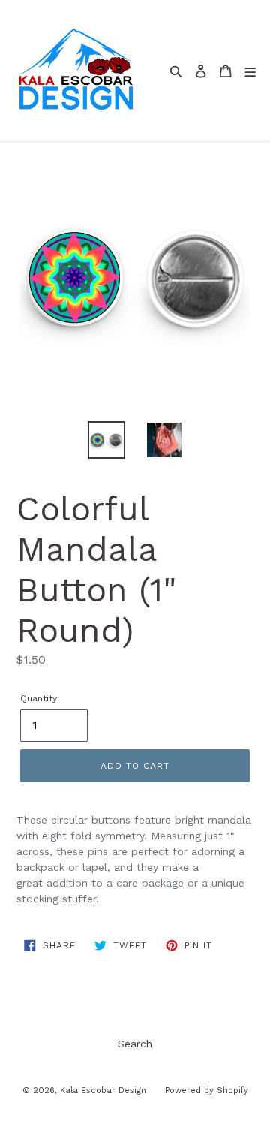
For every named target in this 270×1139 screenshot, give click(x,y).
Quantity (38, 698)
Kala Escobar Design (103, 1090)
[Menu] (250, 70)
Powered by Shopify (206, 1090)
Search (135, 1044)
